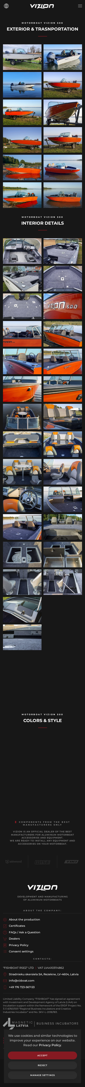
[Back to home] (42, 6)
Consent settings (21, 951)
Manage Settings (42, 1075)
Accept (42, 1055)
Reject (42, 1065)
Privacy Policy (50, 1045)
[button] (80, 6)
